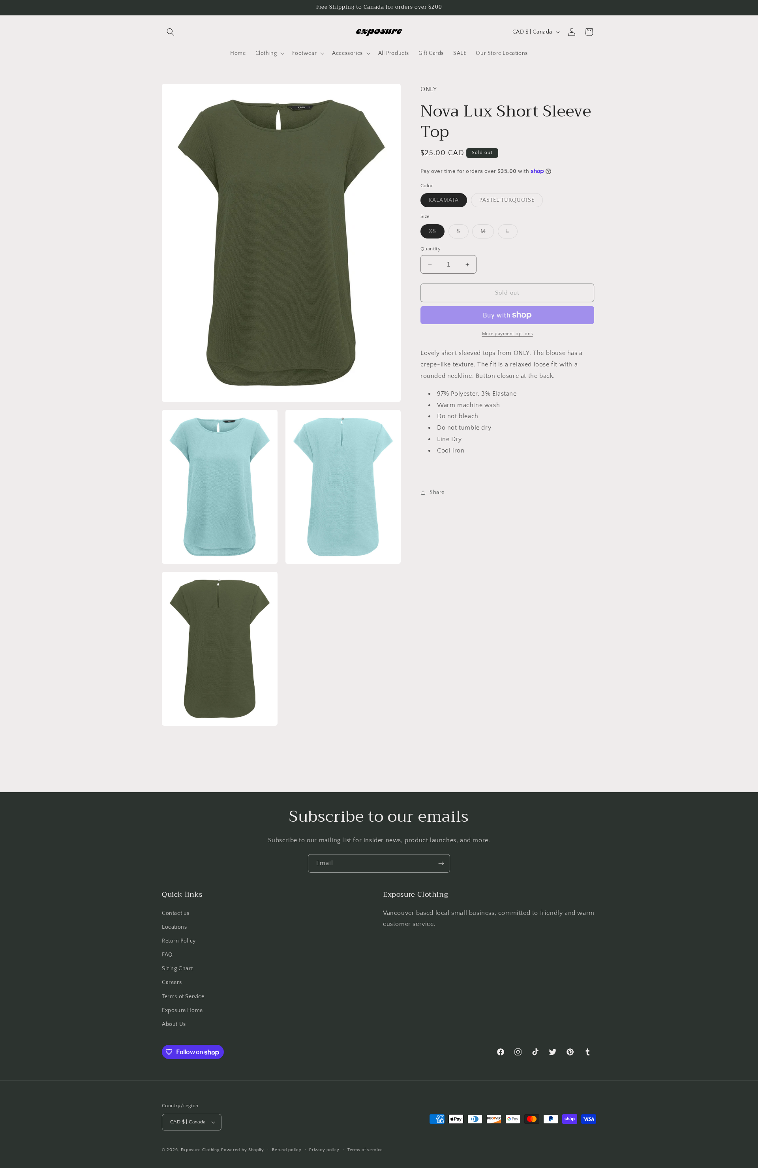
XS (437, 233)
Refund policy (287, 1149)
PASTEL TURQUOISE (511, 202)
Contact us (176, 913)
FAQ (167, 955)
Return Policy (179, 941)
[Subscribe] (441, 863)
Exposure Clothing (200, 1149)
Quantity (430, 249)
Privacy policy (324, 1149)
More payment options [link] (507, 333)
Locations (174, 927)
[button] (170, 32)
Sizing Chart (177, 968)
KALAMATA (448, 202)
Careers (172, 982)
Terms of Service (183, 996)
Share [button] (437, 492)
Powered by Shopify (242, 1149)
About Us (174, 1024)
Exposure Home (182, 1010)
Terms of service (365, 1149)
